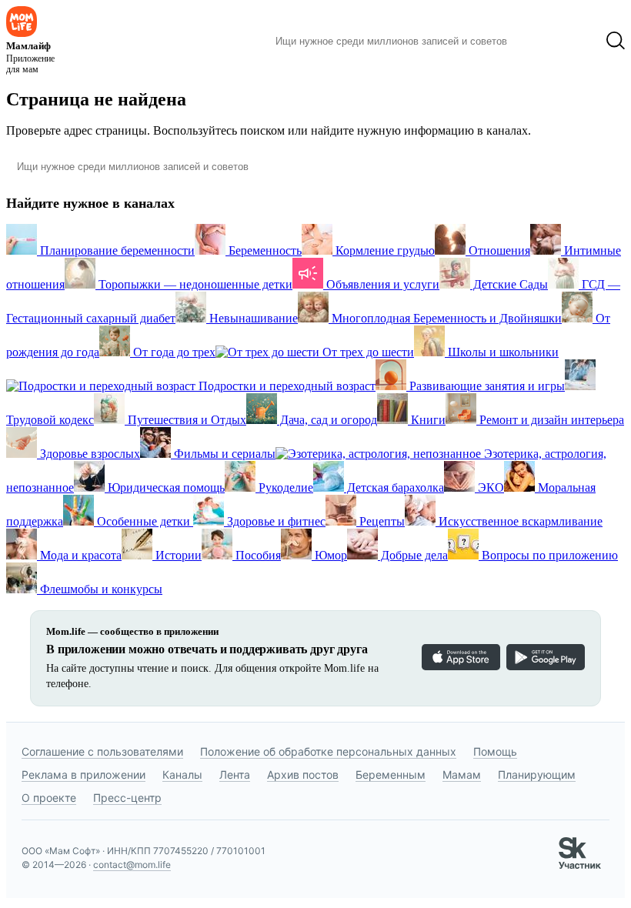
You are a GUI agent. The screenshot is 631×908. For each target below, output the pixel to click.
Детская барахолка (394, 487)
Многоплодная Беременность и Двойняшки (445, 318)
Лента (234, 774)
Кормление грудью (383, 250)
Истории (177, 555)
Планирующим (537, 774)
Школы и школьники (502, 352)
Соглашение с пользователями (102, 751)
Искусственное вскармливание (519, 521)
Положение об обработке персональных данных (328, 751)
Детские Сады (509, 284)
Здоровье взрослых (88, 453)
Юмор (329, 555)
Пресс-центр (127, 797)
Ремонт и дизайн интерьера (550, 419)
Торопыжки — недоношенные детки (193, 284)
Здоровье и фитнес (275, 521)
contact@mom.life (132, 864)
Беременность (263, 250)
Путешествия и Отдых (185, 419)
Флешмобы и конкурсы (99, 589)
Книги (427, 419)
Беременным (391, 774)
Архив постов (303, 774)
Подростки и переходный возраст (285, 385)
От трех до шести (366, 352)
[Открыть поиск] (615, 41)
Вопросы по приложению (548, 555)
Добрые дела (413, 555)
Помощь (495, 751)
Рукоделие (284, 487)
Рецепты (380, 521)
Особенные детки (143, 521)
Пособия (256, 555)
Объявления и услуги (381, 284)
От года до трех (172, 352)
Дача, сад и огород (327, 419)
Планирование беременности (116, 250)
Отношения (498, 250)
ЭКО (489, 487)
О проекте (49, 797)
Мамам (461, 774)
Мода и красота (79, 555)
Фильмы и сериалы (223, 453)
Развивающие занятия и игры (485, 385)
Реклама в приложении (83, 774)
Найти (542, 41)
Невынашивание (252, 318)
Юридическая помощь (165, 487)
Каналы (182, 774)
